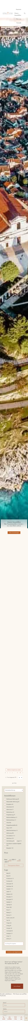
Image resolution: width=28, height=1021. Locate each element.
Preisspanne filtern (14, 865)
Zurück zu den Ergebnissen (14, 952)
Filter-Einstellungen (14, 532)
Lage (6, 870)
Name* (4, 1002)
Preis (6, 853)
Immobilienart (9, 795)
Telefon (5, 1009)
